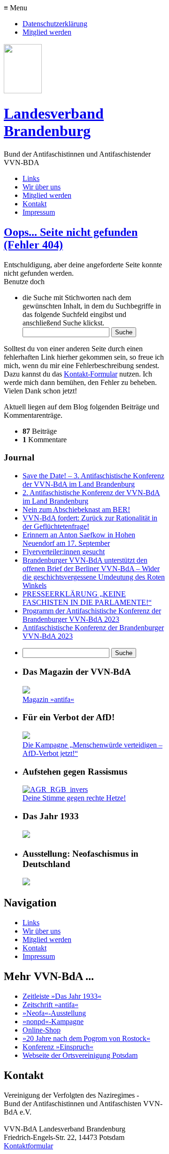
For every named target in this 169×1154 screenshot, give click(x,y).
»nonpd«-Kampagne (53, 1022)
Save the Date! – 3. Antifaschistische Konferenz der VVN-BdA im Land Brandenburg (93, 480)
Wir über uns (42, 187)
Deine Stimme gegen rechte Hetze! (74, 798)
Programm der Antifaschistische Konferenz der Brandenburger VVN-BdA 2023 (92, 615)
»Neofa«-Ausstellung (54, 1013)
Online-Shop (42, 1030)
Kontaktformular (28, 1146)
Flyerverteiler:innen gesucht (64, 552)
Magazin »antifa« (48, 699)
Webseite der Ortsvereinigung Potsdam (80, 1055)
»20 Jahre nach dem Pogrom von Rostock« (86, 1038)
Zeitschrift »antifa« (50, 1005)
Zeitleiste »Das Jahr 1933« (62, 996)
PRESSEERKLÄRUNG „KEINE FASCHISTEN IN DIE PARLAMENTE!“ (87, 598)
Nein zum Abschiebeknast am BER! (76, 509)
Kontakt (34, 204)
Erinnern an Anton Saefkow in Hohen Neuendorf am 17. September (79, 539)
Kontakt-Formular (90, 374)
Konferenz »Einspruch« (58, 1047)
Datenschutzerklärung (55, 24)
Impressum (39, 212)
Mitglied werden (47, 32)
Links (31, 178)
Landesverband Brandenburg (54, 122)
